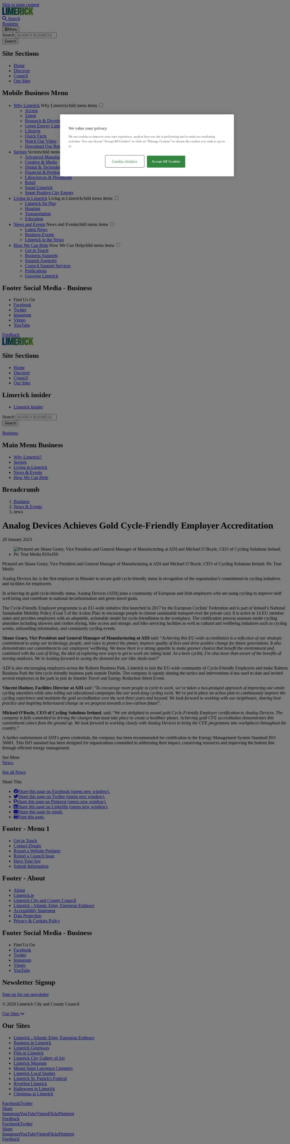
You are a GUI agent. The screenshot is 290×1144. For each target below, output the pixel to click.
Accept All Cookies (166, 161)
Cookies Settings (124, 161)
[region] (147, 145)
